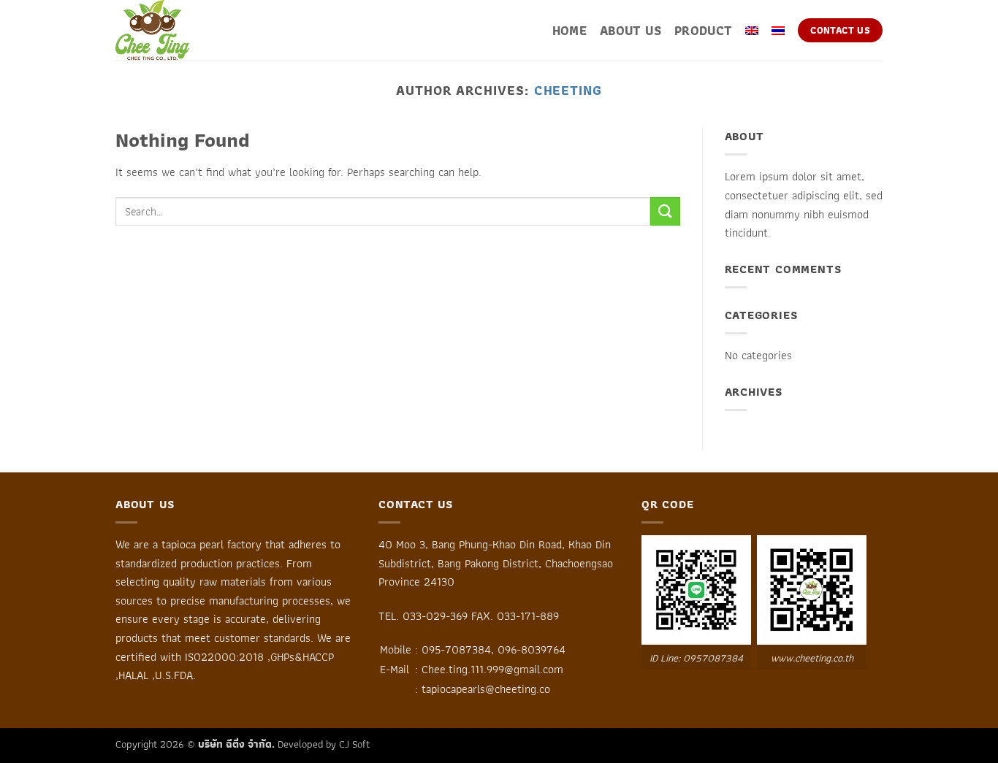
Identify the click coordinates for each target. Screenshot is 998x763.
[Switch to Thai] (778, 30)
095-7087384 (456, 649)
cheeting (568, 90)
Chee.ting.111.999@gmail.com (492, 669)
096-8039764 (531, 649)
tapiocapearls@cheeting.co (486, 689)
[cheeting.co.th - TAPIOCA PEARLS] (188, 30)
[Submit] (664, 211)
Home (569, 30)
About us (630, 30)
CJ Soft (354, 743)
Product (703, 30)
